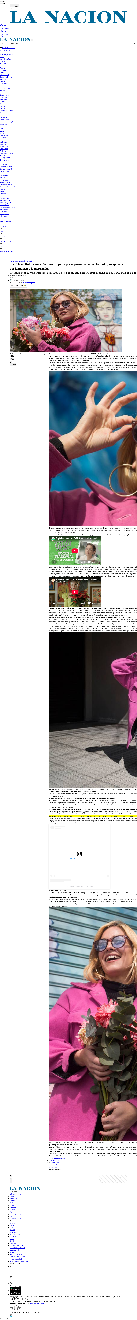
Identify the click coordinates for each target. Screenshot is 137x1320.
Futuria (2, 68)
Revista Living (5, 205)
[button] (68, 145)
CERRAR (2, 1)
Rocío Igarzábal (54, 1160)
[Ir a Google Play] (15, 1290)
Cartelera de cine (6, 167)
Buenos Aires (4, 95)
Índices (2, 81)
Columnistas (4, 120)
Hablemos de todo (6, 111)
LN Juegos (3, 142)
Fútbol (2, 129)
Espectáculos (23, 261)
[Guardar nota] (11, 356)
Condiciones (33, 1303)
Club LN (5, 34)
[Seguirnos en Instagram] (11, 1278)
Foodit (4, 31)
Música (31, 261)
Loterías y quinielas (7, 153)
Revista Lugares (5, 203)
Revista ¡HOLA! (5, 200)
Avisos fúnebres (5, 180)
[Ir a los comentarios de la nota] (13, 356)
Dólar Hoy (3, 70)
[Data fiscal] (11, 1317)
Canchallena (4, 135)
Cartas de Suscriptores (8, 122)
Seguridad (3, 97)
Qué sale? (3, 164)
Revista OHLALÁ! (5, 198)
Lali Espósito (55, 1165)
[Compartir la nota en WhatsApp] (13, 359)
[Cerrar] (32, 40)
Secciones (5, 28)
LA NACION (14, 261)
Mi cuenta (5, 37)
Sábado (2, 189)
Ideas (2, 191)
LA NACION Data (6, 59)
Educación (3, 99)
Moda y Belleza (5, 158)
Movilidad (3, 79)
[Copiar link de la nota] (11, 362)
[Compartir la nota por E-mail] (15, 364)
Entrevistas (55, 1163)
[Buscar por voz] (134, 44)
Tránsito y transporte (7, 55)
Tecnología (4, 146)
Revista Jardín (5, 209)
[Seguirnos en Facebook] (11, 1266)
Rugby (2, 131)
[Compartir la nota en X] (13, 364)
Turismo (3, 144)
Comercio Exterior (6, 77)
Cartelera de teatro (6, 169)
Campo (2, 72)
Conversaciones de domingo (10, 187)
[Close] (11, 1176)
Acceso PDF (4, 176)
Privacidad (41, 1303)
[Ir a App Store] (15, 1294)
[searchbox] (68, 44)
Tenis (2, 133)
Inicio (4, 26)
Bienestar (3, 106)
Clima (2, 57)
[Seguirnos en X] (11, 1272)
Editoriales (3, 117)
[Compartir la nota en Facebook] (11, 364)
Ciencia (2, 108)
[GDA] (15, 1310)
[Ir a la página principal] (68, 23)
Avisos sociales (5, 182)
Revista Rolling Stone (7, 207)
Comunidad (4, 104)
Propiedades (4, 75)
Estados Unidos (5, 88)
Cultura (2, 102)
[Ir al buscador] (12, 9)
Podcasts (3, 155)
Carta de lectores (6, 185)
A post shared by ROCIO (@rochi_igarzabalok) (79, 886)
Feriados (3, 151)
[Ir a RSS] (11, 1284)
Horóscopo (4, 149)
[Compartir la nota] (11, 359)
